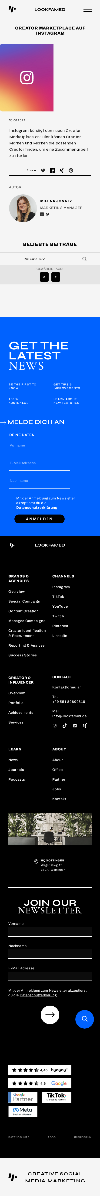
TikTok (58, 597)
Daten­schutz (19, 1137)
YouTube (60, 606)
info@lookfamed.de (69, 716)
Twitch (58, 616)
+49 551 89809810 (68, 702)
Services (15, 722)
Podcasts (16, 779)
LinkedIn (59, 636)
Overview (16, 591)
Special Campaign (24, 601)
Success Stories (22, 655)
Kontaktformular (66, 687)
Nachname (19, 480)
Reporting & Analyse (26, 645)
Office (57, 770)
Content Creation (23, 611)
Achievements (20, 712)
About (57, 760)
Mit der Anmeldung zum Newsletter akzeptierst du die (45, 502)
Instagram (61, 587)
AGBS (52, 1137)
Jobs (56, 789)
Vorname (17, 445)
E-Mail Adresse (23, 463)
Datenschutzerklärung (36, 507)
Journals (16, 770)
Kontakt (59, 799)
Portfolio (16, 703)
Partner (58, 779)
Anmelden (39, 518)
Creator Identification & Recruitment (27, 633)
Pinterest (60, 626)
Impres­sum (83, 1137)
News (13, 760)
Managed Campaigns (27, 621)
